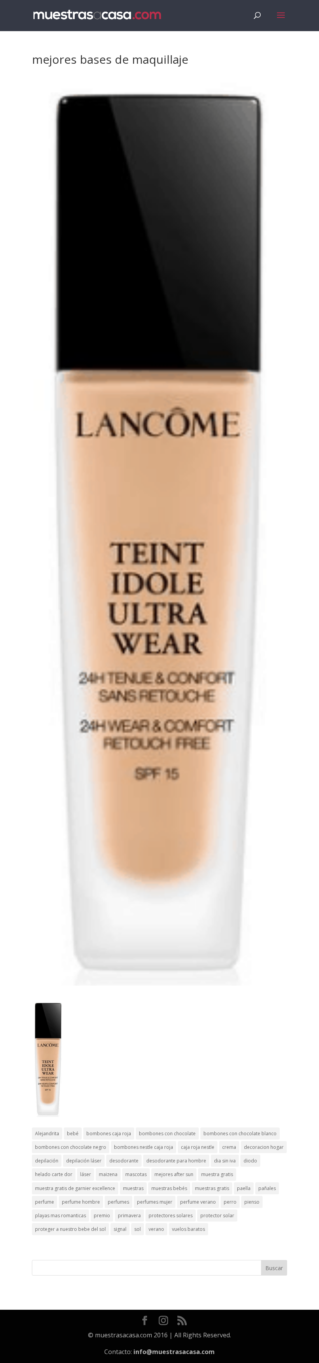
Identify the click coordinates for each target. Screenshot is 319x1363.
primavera (129, 1215)
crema (229, 1147)
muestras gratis (212, 1188)
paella (244, 1188)
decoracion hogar (264, 1147)
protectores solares (171, 1215)
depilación (46, 1160)
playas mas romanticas (60, 1215)
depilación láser (84, 1160)
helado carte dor (53, 1174)
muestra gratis (217, 1174)
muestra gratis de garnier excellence (75, 1188)
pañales (267, 1188)
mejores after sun (173, 1174)
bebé (73, 1133)
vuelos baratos (188, 1229)
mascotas (136, 1174)
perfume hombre (81, 1202)
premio (102, 1215)
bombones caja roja (108, 1133)
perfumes (118, 1202)
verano (156, 1229)
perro (230, 1202)
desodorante (123, 1160)
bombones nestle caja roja (143, 1147)
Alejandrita (47, 1133)
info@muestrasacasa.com (174, 1351)
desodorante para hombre (176, 1160)
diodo (250, 1160)
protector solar (217, 1215)
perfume (44, 1202)
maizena (108, 1174)
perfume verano (198, 1202)
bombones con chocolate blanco (240, 1133)
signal (120, 1229)
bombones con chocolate (167, 1133)
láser (85, 1174)
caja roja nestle (197, 1147)
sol (137, 1229)
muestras (133, 1188)
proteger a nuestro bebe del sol (70, 1229)
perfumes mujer (154, 1202)
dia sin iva (225, 1160)
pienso (251, 1202)
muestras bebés (169, 1188)
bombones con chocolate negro (70, 1147)
